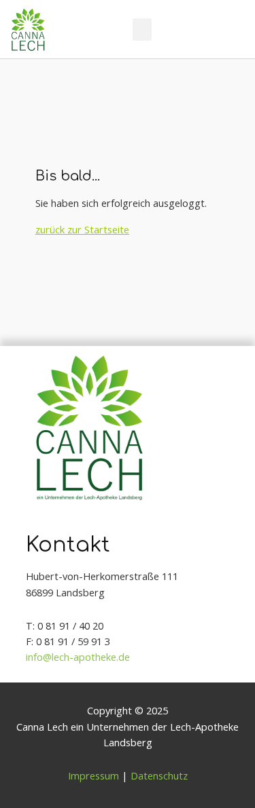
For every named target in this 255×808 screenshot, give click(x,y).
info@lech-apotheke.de (78, 656)
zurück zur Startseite (82, 229)
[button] (142, 29)
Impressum (93, 775)
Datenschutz (159, 775)
